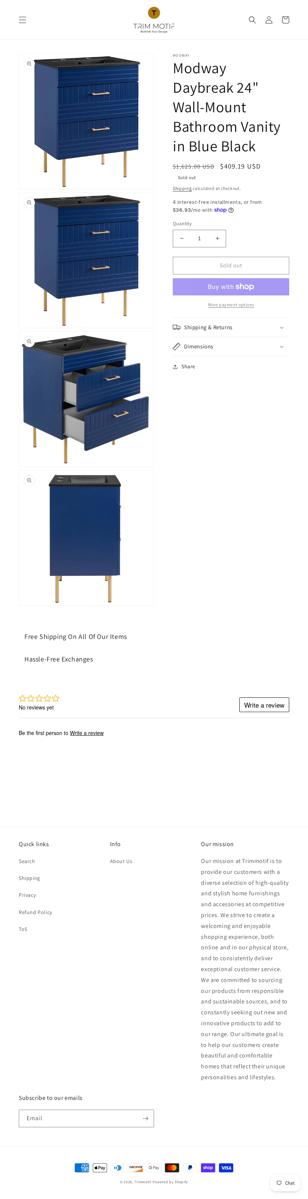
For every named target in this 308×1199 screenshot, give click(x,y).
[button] (22, 20)
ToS (23, 929)
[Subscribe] (145, 1118)
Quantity (182, 223)
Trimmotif (142, 1181)
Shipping (182, 188)
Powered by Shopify (170, 1181)
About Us (121, 861)
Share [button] (188, 366)
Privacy (27, 895)
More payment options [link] (231, 304)
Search (27, 861)
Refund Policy (35, 912)
